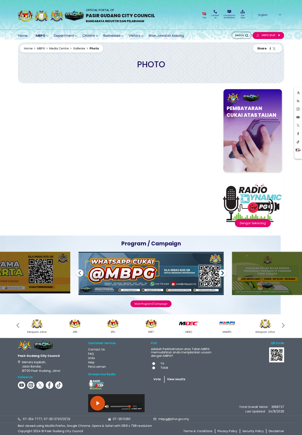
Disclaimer (276, 431)
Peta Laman (97, 367)
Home (23, 35)
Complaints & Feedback (229, 16)
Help (91, 362)
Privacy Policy (227, 431)
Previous (79, 273)
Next (222, 273)
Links (91, 358)
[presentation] (18, 325)
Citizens (88, 35)
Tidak (164, 368)
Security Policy (253, 431)
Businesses (111, 35)
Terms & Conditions (198, 431)
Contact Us (215, 16)
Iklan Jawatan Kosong (166, 35)
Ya (162, 363)
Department (64, 35)
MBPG (40, 35)
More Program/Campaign (151, 304)
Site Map (243, 16)
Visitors (134, 35)
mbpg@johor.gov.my (173, 419)
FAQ (204, 17)
